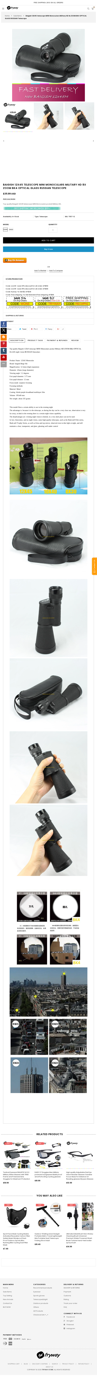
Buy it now (48, 249)
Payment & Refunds (57, 340)
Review (75, 340)
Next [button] (93, 141)
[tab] (48, 279)
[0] (93, 8)
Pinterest (70, 1325)
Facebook (70, 1317)
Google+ (70, 1321)
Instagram (70, 1328)
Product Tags (35, 340)
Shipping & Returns (15, 315)
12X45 (5, 229)
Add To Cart (48, 240)
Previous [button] (3, 141)
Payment (10, 321)
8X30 (11, 229)
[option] (18, 117)
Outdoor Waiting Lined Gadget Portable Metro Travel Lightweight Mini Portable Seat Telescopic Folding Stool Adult (48, 1237)
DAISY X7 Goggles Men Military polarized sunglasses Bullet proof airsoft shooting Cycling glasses (48, 1174)
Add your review (9, 199)
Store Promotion (14, 279)
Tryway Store (47, 1370)
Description (17, 340)
